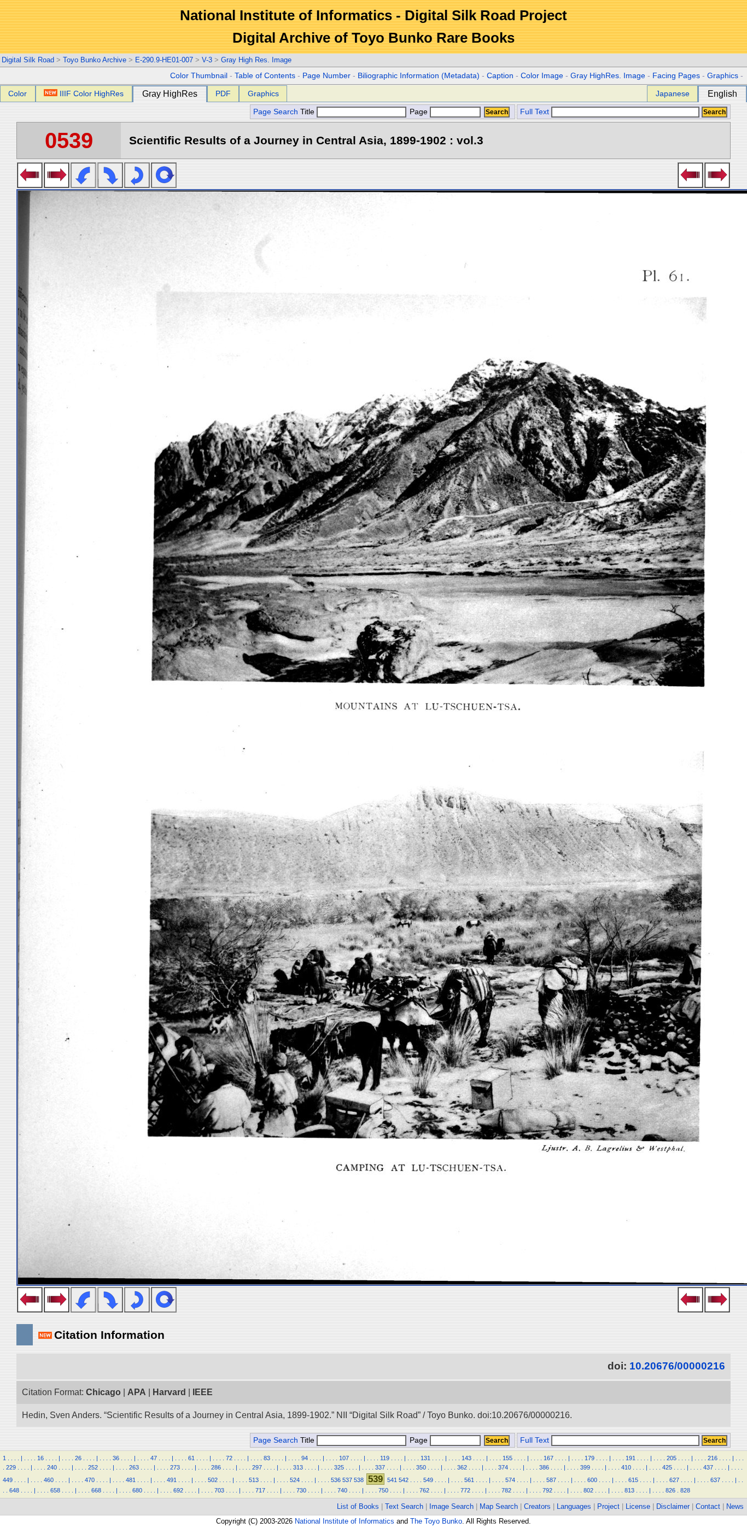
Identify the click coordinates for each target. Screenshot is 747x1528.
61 (191, 1458)
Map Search (499, 1506)
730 (301, 1490)
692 (178, 1490)
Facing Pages (676, 76)
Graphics (722, 76)
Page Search (275, 112)
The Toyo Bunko (436, 1521)
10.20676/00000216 (677, 1366)
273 (175, 1467)
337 (380, 1467)
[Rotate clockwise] (110, 184)
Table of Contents (265, 76)
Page (418, 112)
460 (49, 1480)
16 (40, 1458)
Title (308, 112)
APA (136, 1392)
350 (421, 1467)
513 (254, 1480)
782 (506, 1490)
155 (507, 1458)
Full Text (534, 112)
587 (551, 1480)
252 (93, 1467)
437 (708, 1467)
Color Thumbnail (198, 76)
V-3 (207, 60)
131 (425, 1458)
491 (172, 1480)
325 (339, 1467)
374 (503, 1467)
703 (219, 1490)
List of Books (358, 1506)
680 (137, 1490)
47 (153, 1458)
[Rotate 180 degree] (137, 184)
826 (670, 1490)
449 (8, 1480)
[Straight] (164, 184)
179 (589, 1458)
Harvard (169, 1392)
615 (633, 1480)
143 (466, 1458)
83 (267, 1458)
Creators (537, 1506)
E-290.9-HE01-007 (164, 60)
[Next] (56, 184)
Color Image (542, 76)
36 (116, 1458)
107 (344, 1458)
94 (304, 1458)
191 (630, 1458)
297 (257, 1467)
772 (465, 1490)
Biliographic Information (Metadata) (419, 76)
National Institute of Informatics (344, 1521)
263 (134, 1467)
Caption (500, 76)
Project (608, 1506)
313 (298, 1467)
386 (544, 1467)
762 (424, 1490)
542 (403, 1480)
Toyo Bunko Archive (94, 60)
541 (392, 1480)
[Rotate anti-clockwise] (83, 184)
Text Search (404, 1506)
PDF (223, 93)
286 (216, 1467)
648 (14, 1490)
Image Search (451, 1506)
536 (336, 1480)
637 (715, 1480)
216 (712, 1458)
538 (359, 1480)
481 (131, 1480)
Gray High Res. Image (256, 60)
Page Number (326, 76)
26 (78, 1458)
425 (667, 1467)
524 (295, 1480)
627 (674, 1480)
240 (52, 1467)
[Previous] (30, 184)
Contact (708, 1506)
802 (588, 1490)
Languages (574, 1506)
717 (260, 1490)
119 (384, 1458)
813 (629, 1490)
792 (547, 1490)
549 (428, 1480)
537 (347, 1480)
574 (510, 1480)
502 (213, 1480)
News (735, 1506)
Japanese (673, 93)
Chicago (103, 1392)
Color (17, 93)
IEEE (202, 1392)
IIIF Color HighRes (92, 93)
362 (462, 1467)
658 (55, 1490)
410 (626, 1467)
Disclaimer (673, 1506)
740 (342, 1490)
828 (685, 1490)
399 (585, 1467)
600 (592, 1480)
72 (229, 1458)
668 (96, 1490)
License (638, 1506)
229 (11, 1467)
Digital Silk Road (28, 60)
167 (548, 1458)
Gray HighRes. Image (607, 76)
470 (90, 1480)
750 (383, 1490)
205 (671, 1458)
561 (469, 1480)
